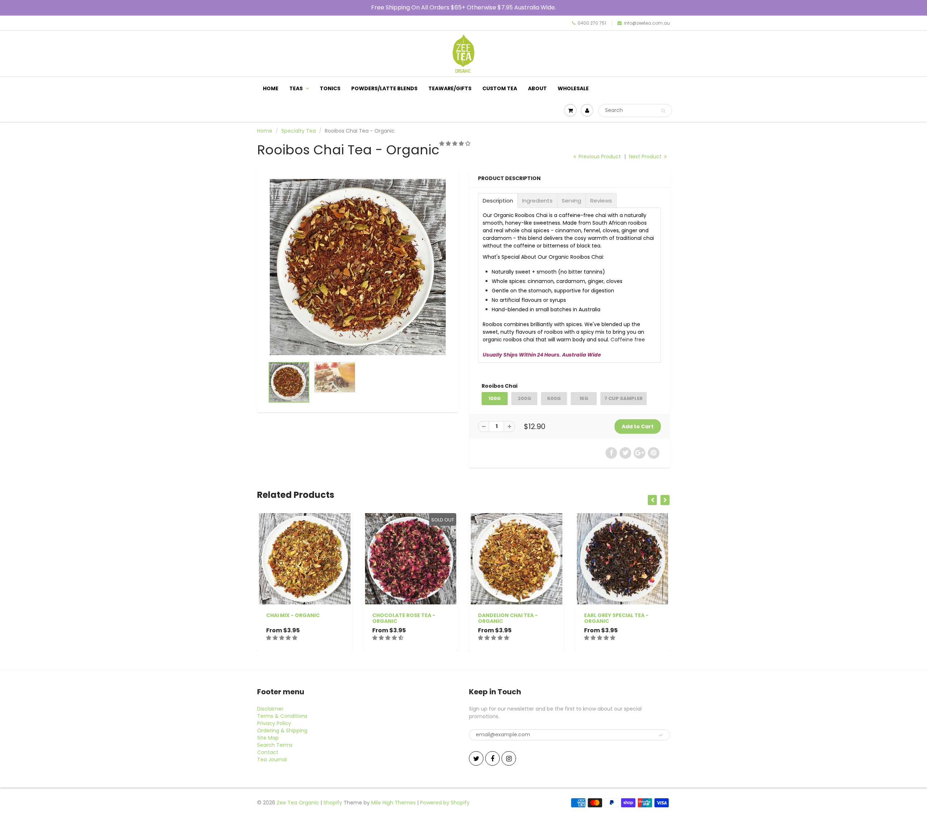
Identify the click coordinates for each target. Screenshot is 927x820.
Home (270, 88)
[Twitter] (476, 758)
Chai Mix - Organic (293, 615)
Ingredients (537, 200)
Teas (296, 88)
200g (524, 398)
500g (554, 398)
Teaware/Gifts (449, 88)
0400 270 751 (592, 23)
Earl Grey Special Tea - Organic (616, 618)
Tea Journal (272, 759)
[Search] (663, 111)
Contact (267, 752)
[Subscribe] (660, 735)
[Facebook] (492, 758)
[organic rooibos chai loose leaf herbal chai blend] (357, 267)
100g (494, 398)
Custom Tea (499, 88)
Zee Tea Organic (298, 802)
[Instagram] (509, 758)
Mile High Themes (393, 802)
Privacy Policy (274, 723)
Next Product (646, 156)
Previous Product (599, 156)
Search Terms (275, 745)
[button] (455, 143)
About (537, 88)
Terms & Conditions (282, 716)
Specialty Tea (298, 130)
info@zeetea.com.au (647, 23)
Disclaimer (270, 708)
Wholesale (573, 88)
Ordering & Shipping (282, 730)
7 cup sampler (623, 398)
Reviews (601, 200)
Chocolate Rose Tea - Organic (403, 618)
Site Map (268, 737)
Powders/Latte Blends (384, 88)
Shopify (332, 802)
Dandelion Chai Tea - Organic (508, 618)
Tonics (330, 88)
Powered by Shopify (445, 802)
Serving (571, 200)
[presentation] (652, 500)
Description (498, 200)
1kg (583, 398)
